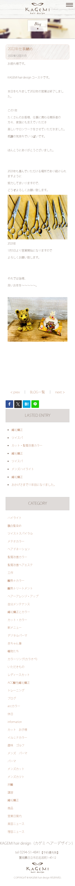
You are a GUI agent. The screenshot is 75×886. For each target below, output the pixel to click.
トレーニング (16, 691)
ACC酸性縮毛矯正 (19, 683)
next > (60, 392)
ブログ (12, 699)
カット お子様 (17, 730)
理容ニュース (16, 832)
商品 (10, 808)
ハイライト (15, 518)
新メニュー (15, 628)
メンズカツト (16, 777)
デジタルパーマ (17, 636)
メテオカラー (16, 542)
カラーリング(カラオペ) (22, 659)
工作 (10, 573)
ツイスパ (17, 438)
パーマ (12, 761)
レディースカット (19, 675)
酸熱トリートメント (20, 589)
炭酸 (10, 785)
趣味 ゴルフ (16, 745)
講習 (10, 793)
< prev (15, 392)
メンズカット (16, 769)
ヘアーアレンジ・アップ (23, 596)
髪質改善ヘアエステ (20, 565)
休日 (10, 714)
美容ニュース (16, 824)
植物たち (13, 651)
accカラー (14, 706)
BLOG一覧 (37, 392)
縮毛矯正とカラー (19, 612)
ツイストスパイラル (20, 534)
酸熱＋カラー (16, 581)
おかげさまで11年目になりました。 (34, 485)
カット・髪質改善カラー (27, 446)
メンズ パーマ (17, 753)
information (15, 722)
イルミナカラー (17, 738)
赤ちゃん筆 (15, 644)
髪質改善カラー (17, 557)
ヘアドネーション (19, 549)
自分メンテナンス (19, 604)
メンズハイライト (23, 469)
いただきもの (16, 667)
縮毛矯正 (17, 430)
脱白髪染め (15, 526)
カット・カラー (17, 620)
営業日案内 (15, 816)
